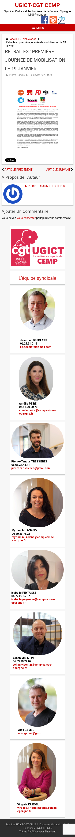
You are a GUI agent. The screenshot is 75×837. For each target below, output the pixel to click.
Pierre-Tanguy (17, 74)
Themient (50, 831)
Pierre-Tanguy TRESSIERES (46, 186)
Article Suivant (58, 169)
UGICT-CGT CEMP (37, 5)
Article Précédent (18, 169)
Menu (40, 27)
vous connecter (26, 218)
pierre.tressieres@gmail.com (31, 468)
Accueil (14, 39)
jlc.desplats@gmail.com (35, 347)
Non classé (29, 39)
